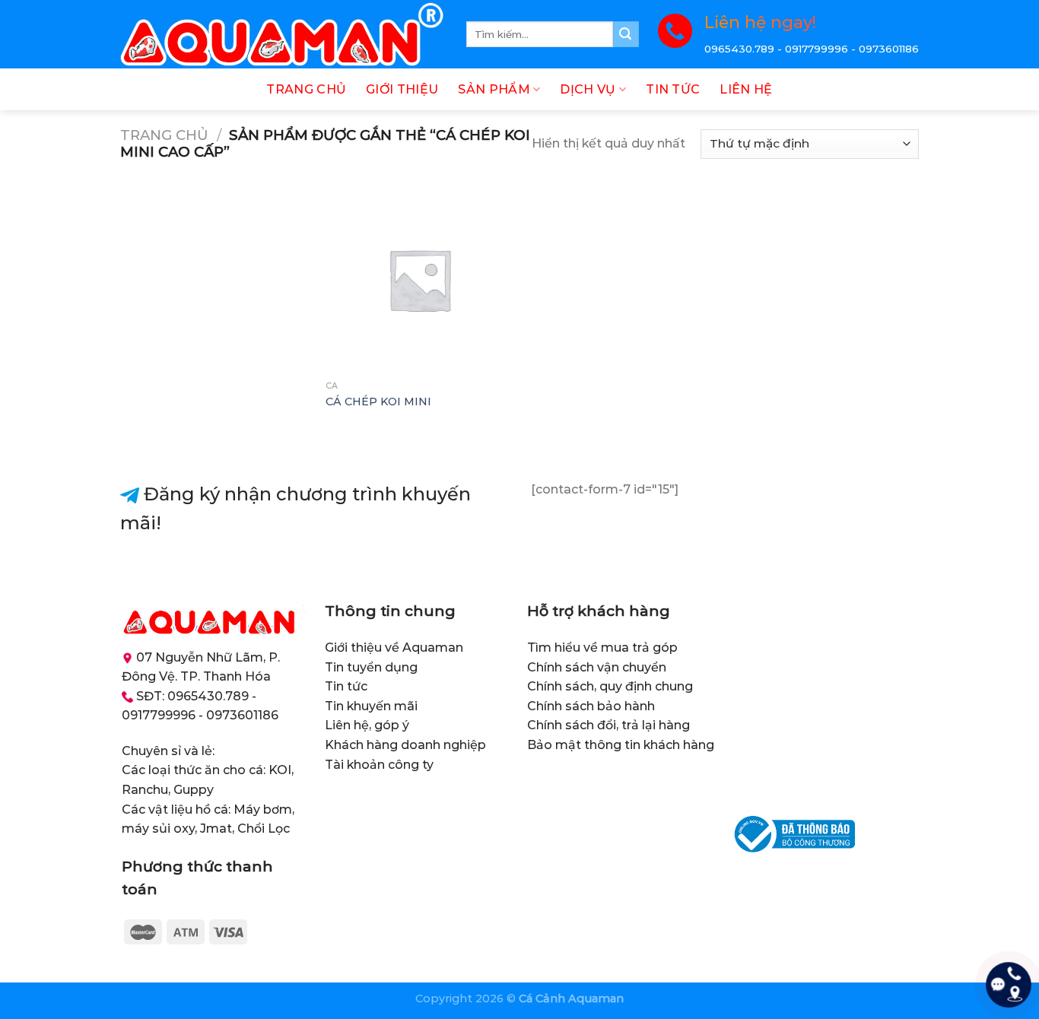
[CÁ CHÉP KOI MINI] (419, 279)
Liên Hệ (746, 89)
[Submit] (626, 34)
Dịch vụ (587, 89)
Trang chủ (164, 135)
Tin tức (673, 89)
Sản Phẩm (494, 89)
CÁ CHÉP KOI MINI (378, 401)
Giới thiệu (402, 89)
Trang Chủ (306, 89)
